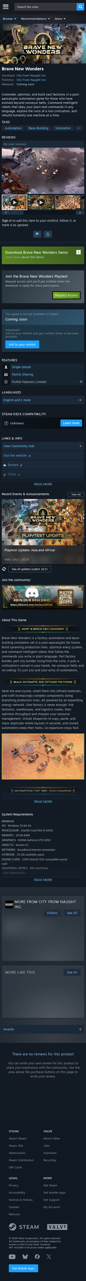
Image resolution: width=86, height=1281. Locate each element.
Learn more (13, 257)
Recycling (49, 1160)
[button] (10, 19)
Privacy (13, 1185)
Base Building (38, 128)
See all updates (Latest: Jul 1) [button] (29, 569)
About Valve (51, 1138)
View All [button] (76, 494)
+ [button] (78, 128)
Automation (13, 128)
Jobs (46, 1145)
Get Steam (50, 1185)
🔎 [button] (79, 590)
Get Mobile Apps (23, 1268)
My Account (51, 1207)
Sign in (7, 220)
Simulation (63, 128)
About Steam (17, 1138)
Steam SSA (16, 1145)
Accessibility (17, 1192)
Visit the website (15, 455)
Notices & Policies (21, 1199)
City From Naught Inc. (32, 75)
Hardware (49, 1153)
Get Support (51, 1199)
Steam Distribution (21, 1160)
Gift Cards (15, 1167)
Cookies (14, 1207)
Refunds (14, 1214)
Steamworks (17, 1153)
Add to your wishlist (22, 344)
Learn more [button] (71, 423)
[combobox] (46, 7)
